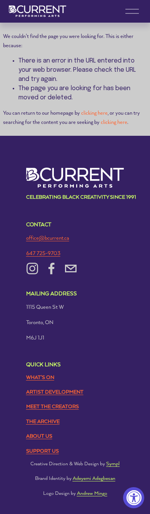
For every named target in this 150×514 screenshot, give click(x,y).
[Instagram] (32, 268)
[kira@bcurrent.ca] (71, 268)
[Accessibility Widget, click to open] (133, 497)
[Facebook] (51, 268)
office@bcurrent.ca (47, 238)
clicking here (94, 113)
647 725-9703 (43, 253)
